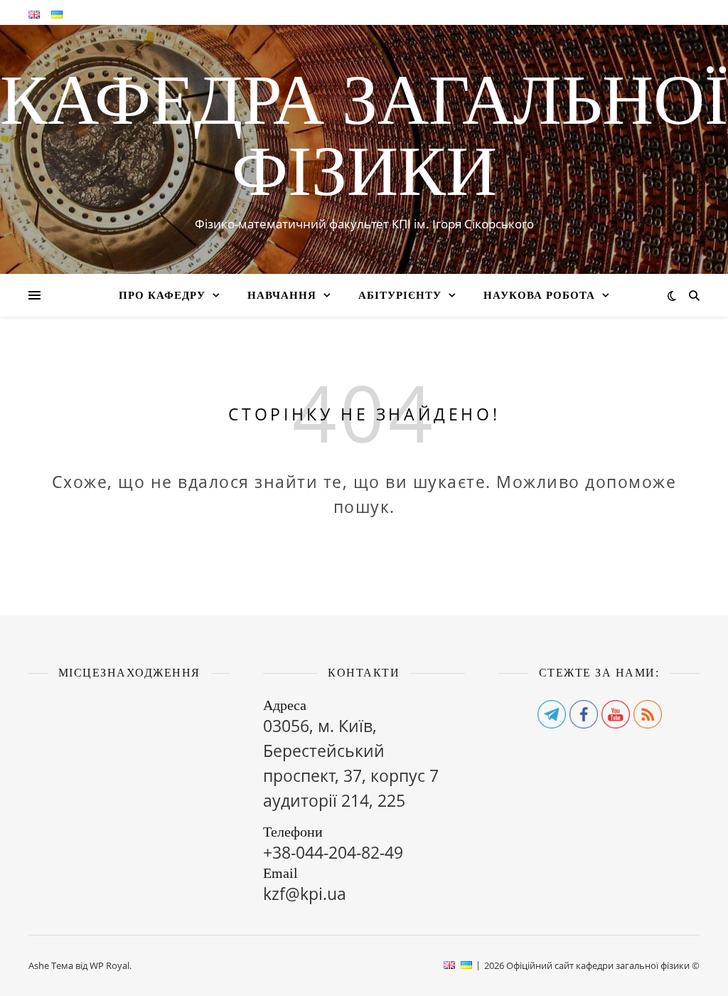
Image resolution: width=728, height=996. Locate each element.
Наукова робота (539, 295)
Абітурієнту (399, 295)
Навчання (281, 295)
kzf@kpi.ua (304, 893)
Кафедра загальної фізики (364, 136)
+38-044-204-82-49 (333, 852)
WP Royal (109, 965)
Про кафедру (162, 295)
